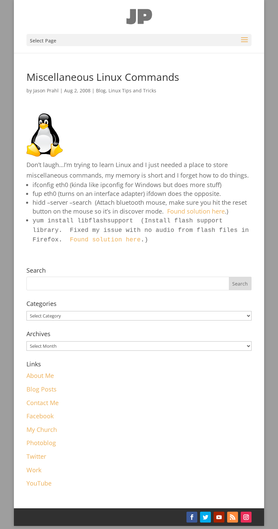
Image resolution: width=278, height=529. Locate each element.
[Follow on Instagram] (246, 517)
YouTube (39, 483)
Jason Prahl (46, 90)
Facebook (40, 416)
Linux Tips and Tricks (132, 90)
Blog (101, 90)
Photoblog (41, 443)
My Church (41, 429)
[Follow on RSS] (232, 517)
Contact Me (42, 403)
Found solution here (196, 211)
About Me (40, 375)
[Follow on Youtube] (219, 517)
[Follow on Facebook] (191, 517)
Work (33, 470)
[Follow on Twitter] (205, 517)
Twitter (36, 456)
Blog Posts (41, 389)
